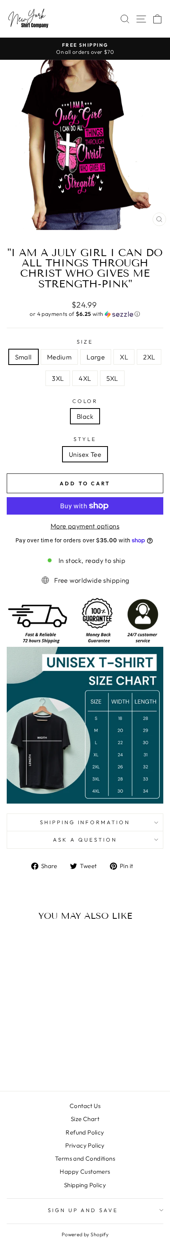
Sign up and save (83, 1210)
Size (85, 341)
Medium (59, 357)
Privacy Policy (85, 1145)
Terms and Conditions (85, 1158)
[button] (85, 314)
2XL (149, 357)
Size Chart (85, 1119)
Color (85, 401)
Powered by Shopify (85, 1234)
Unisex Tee (85, 454)
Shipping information (85, 822)
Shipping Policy (85, 1185)
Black (85, 416)
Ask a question (85, 839)
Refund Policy (85, 1132)
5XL (112, 378)
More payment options (85, 526)
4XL (85, 378)
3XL (58, 378)
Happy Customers (85, 1171)
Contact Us (85, 1106)
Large (96, 357)
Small (23, 357)
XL (124, 357)
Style (85, 439)
